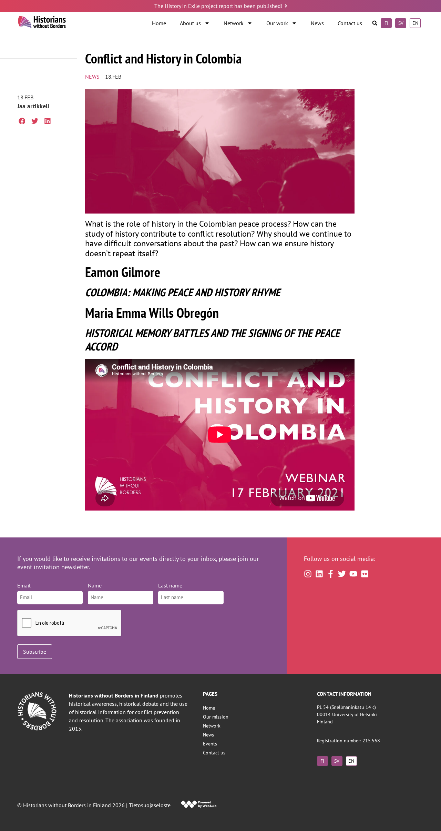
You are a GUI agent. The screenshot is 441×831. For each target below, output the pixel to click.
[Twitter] (342, 574)
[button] (374, 23)
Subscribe (34, 651)
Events (210, 743)
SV (400, 23)
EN (415, 23)
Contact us (350, 23)
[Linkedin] (319, 574)
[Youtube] (353, 574)
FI (386, 23)
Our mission (215, 717)
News (317, 23)
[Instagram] (308, 574)
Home (159, 23)
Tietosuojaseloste (150, 805)
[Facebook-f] (331, 574)
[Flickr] (365, 574)
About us (190, 23)
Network (234, 23)
